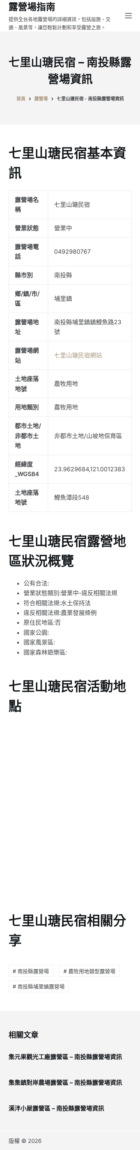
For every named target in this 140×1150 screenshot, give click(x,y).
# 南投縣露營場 (31, 971)
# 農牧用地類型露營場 (89, 971)
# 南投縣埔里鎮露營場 (39, 986)
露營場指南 (32, 6)
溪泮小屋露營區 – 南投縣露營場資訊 (56, 1108)
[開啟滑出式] (128, 15)
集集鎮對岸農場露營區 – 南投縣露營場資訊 (65, 1082)
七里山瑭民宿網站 (78, 355)
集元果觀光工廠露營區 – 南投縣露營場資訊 (65, 1056)
